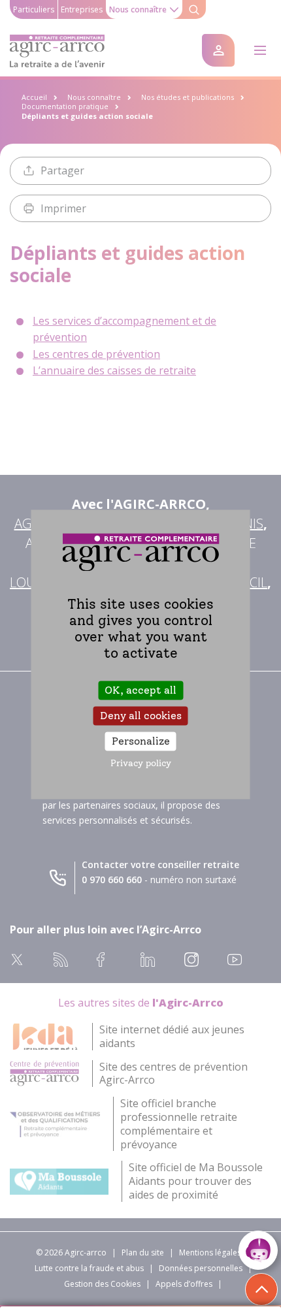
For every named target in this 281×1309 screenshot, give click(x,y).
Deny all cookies (141, 715)
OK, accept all (140, 690)
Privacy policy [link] (140, 763)
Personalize (141, 741)
